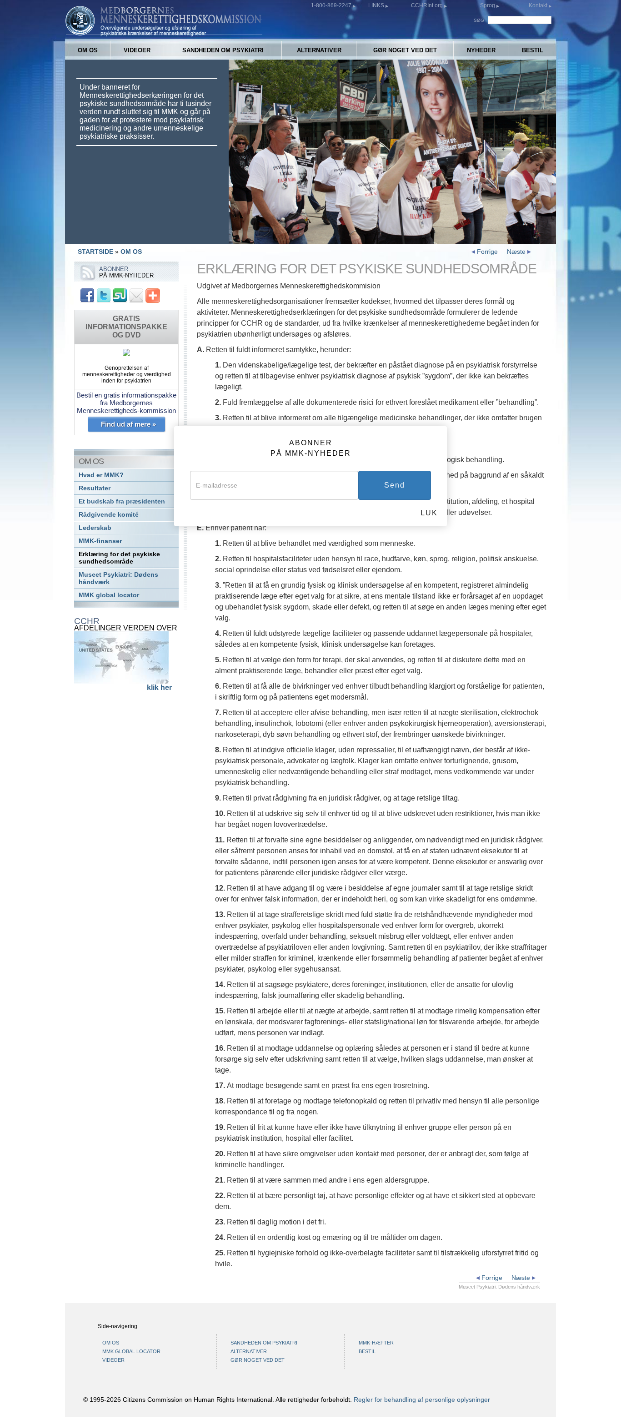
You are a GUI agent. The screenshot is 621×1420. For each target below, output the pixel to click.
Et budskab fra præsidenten (122, 501)
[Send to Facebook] (87, 295)
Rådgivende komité (109, 514)
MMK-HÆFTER (376, 1342)
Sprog (487, 5)
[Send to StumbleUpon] (120, 295)
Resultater (94, 488)
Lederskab (95, 527)
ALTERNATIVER (319, 50)
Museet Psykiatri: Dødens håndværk (118, 578)
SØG (479, 20)
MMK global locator (109, 595)
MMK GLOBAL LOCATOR (131, 1351)
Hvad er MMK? (101, 475)
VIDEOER (137, 50)
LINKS (377, 5)
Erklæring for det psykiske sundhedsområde (119, 558)
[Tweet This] (103, 295)
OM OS (88, 50)
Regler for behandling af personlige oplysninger (422, 1399)
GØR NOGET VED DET (405, 50)
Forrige (486, 251)
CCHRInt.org (427, 5)
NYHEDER (481, 50)
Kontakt (539, 5)
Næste (517, 251)
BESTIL (532, 50)
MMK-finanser (100, 541)
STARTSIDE (95, 251)
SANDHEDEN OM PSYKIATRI (223, 50)
